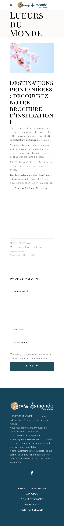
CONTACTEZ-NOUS (32, 499)
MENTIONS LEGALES (32, 509)
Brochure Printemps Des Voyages (32, 188)
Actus (12, 255)
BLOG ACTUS (32, 504)
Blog (18, 255)
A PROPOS (32, 493)
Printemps (38, 247)
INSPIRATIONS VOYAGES (32, 488)
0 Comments (27, 243)
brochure (17, 247)
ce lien (49, 182)
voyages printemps (18, 251)
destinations (27, 247)
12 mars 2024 (29, 255)
